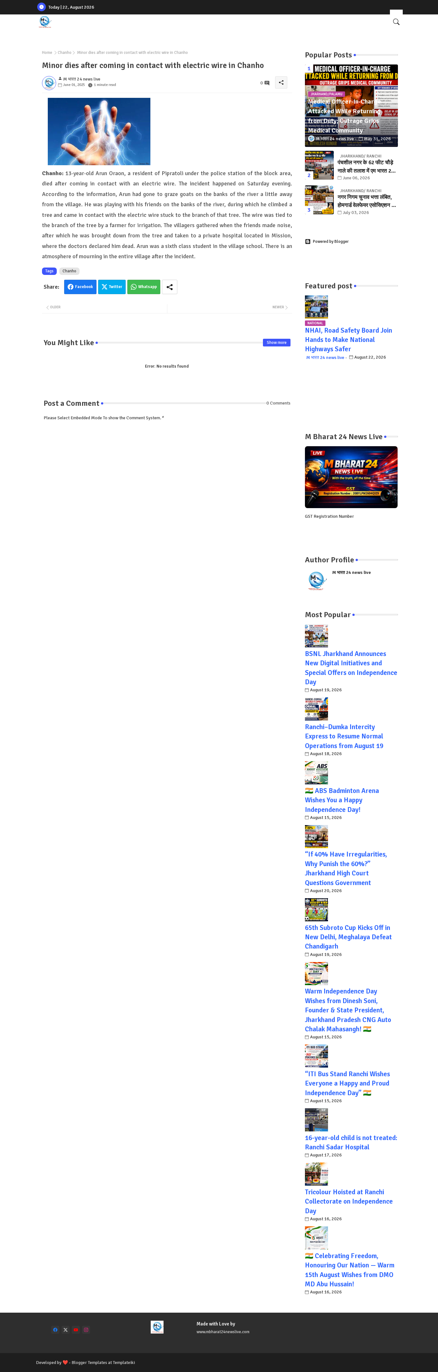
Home (47, 52)
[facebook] (55, 1330)
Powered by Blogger (331, 241)
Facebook (84, 286)
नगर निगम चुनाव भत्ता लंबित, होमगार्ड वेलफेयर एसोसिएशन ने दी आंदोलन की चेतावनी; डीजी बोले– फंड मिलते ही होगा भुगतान (368, 201)
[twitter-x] (66, 1330)
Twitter (115, 286)
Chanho (65, 52)
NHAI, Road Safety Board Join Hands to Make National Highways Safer (348, 340)
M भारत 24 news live (325, 357)
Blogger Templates (89, 1362)
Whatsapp (147, 286)
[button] (396, 21)
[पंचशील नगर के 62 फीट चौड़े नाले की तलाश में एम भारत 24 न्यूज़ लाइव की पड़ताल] (319, 165)
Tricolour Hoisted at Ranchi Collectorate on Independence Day (349, 1201)
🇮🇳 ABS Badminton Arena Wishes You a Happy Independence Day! (342, 800)
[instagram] (86, 1330)
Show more (277, 342)
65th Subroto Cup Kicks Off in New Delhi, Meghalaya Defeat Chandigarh (348, 937)
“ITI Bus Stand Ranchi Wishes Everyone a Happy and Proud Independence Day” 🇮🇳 (347, 1083)
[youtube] (76, 1330)
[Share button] (169, 287)
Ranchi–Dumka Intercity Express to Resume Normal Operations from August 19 (344, 736)
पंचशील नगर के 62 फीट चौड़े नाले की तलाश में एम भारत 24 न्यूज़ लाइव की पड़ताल (366, 167)
